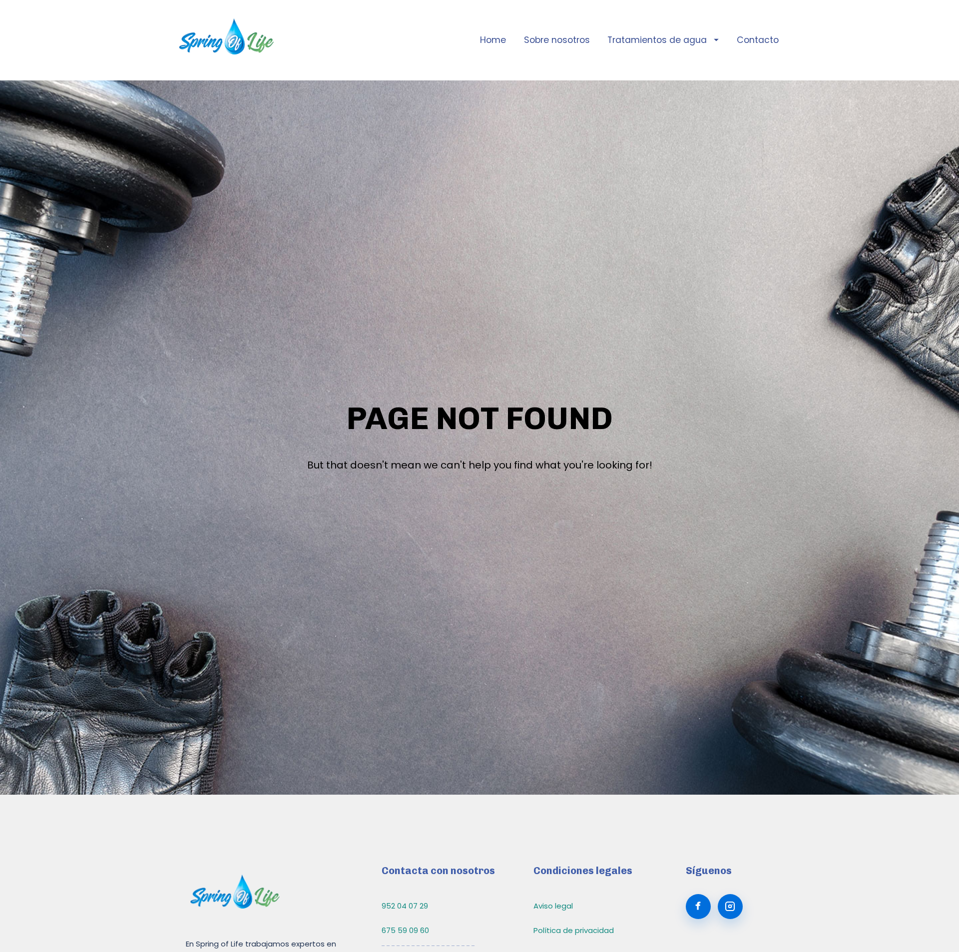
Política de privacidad (573, 930)
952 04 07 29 (405, 906)
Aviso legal (553, 906)
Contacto (758, 40)
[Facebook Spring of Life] (698, 906)
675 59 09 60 (405, 930)
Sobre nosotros (557, 40)
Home (493, 40)
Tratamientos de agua (657, 40)
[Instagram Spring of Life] (730, 906)
